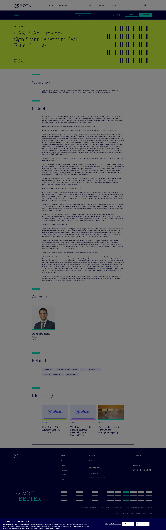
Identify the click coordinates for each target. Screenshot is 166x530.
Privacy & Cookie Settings (113, 524)
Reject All (128, 524)
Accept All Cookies (142, 524)
